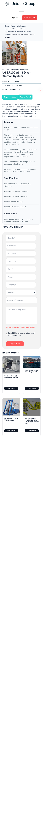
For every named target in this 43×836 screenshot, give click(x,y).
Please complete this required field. (20, 327)
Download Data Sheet (11, 90)
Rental (15, 86)
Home (7, 26)
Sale (20, 86)
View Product (11, 388)
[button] (22, 45)
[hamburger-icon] (21, 10)
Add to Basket (25, 97)
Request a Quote (10, 97)
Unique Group (13, 81)
